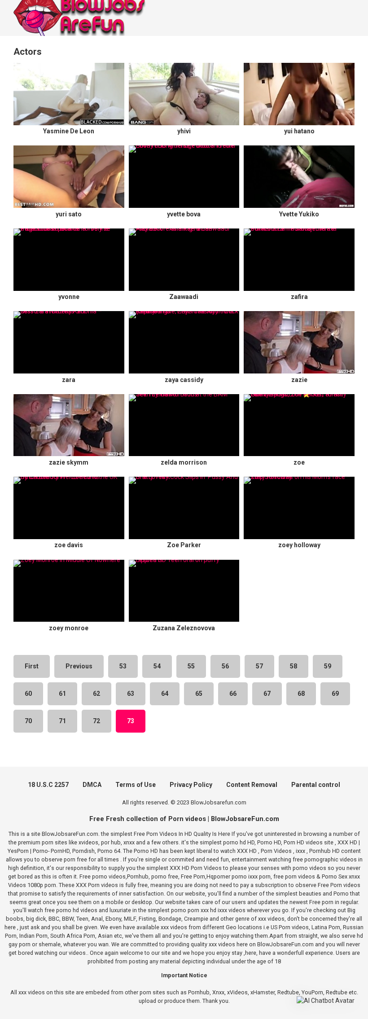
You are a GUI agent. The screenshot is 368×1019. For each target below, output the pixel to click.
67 (267, 693)
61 (62, 693)
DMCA (92, 784)
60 (28, 693)
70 (28, 721)
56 (225, 666)
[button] (326, 1001)
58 (293, 666)
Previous (79, 666)
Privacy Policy (191, 784)
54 (157, 666)
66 (233, 693)
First (32, 666)
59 (327, 666)
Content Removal (251, 784)
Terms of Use (135, 784)
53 (123, 666)
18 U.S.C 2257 (48, 784)
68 (301, 693)
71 (62, 721)
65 (198, 693)
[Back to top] (338, 992)
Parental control (315, 784)
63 (130, 693)
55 (191, 666)
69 (335, 693)
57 (259, 666)
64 (164, 693)
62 (96, 693)
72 (96, 721)
